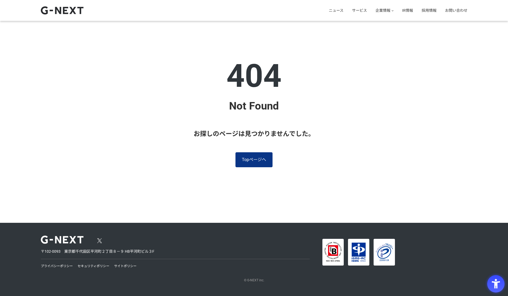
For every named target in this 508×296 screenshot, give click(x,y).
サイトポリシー (125, 266)
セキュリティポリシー (93, 266)
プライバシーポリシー (57, 266)
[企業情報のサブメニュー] (392, 10)
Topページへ (254, 159)
